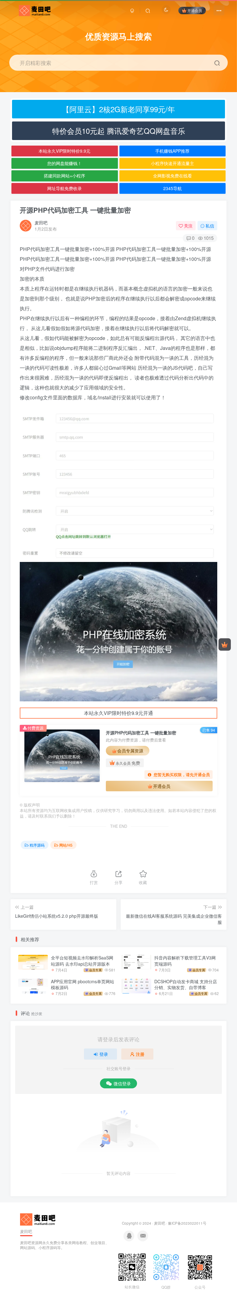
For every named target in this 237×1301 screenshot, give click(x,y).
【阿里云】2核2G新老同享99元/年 (118, 109)
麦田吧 (41, 222)
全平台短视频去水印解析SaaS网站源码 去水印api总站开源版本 (82, 960)
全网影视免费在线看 (172, 175)
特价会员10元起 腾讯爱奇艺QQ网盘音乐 (118, 130)
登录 (103, 1054)
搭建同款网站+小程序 (64, 175)
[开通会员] (224, 644)
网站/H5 (66, 845)
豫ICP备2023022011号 (187, 1223)
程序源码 (37, 845)
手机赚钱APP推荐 (172, 151)
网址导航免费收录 (64, 188)
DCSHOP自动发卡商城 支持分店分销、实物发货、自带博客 (185, 984)
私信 (210, 226)
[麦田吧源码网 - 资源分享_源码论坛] (38, 1219)
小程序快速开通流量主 (172, 163)
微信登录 (122, 1083)
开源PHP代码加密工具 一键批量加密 (75, 210)
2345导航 (172, 188)
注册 (140, 1054)
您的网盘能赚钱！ (64, 163)
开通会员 (194, 10)
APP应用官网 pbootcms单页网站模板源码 (82, 984)
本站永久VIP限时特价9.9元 (64, 151)
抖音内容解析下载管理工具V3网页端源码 (185, 960)
